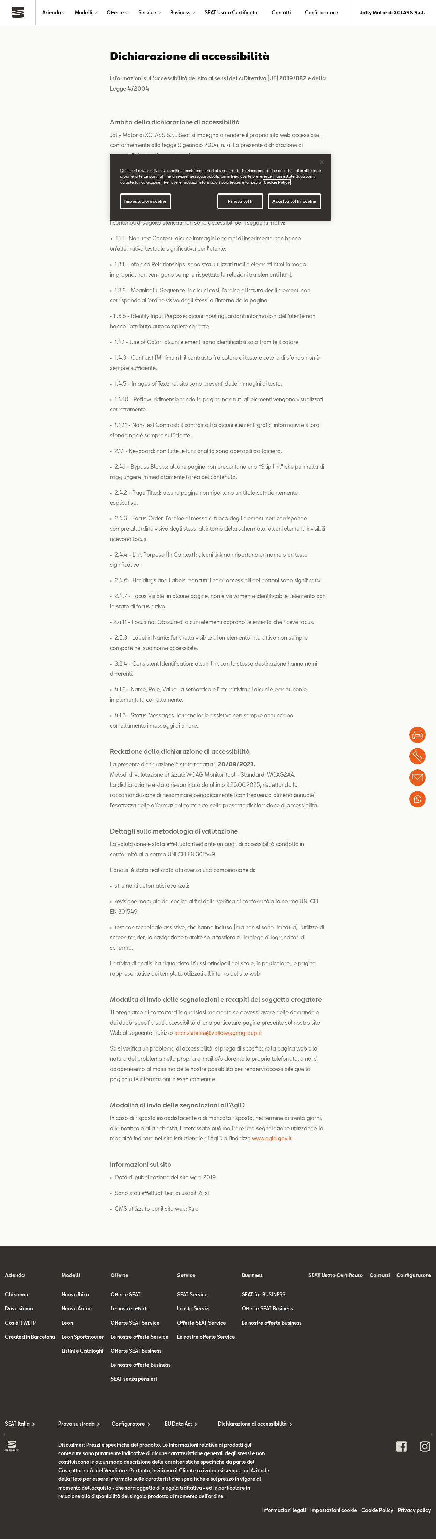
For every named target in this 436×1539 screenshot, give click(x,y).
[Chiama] (417, 756)
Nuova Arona (77, 1308)
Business (180, 12)
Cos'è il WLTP (20, 1323)
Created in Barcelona (30, 1337)
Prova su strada (76, 1424)
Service (147, 12)
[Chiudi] (321, 162)
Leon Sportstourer (83, 1337)
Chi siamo (16, 1294)
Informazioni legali (284, 1510)
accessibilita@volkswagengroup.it (218, 1032)
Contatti (281, 12)
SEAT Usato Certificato (231, 12)
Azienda (51, 12)
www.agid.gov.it (271, 1138)
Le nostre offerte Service (140, 1337)
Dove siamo (19, 1308)
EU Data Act (178, 1424)
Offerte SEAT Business (136, 1351)
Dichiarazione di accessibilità (244, 1424)
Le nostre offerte (130, 1308)
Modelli (83, 12)
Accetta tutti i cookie (294, 201)
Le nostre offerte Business (141, 1365)
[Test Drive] (417, 735)
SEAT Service (192, 1294)
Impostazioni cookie (145, 201)
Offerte (115, 12)
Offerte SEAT (126, 1294)
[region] (220, 187)
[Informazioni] (417, 778)
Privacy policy (414, 1510)
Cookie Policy (377, 1510)
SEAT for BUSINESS (263, 1294)
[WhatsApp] (417, 799)
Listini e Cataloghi (82, 1351)
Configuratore (321, 12)
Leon (67, 1323)
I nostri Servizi (193, 1308)
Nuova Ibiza (75, 1294)
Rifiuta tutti (240, 201)
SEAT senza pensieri (134, 1379)
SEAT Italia (17, 1424)
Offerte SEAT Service (135, 1323)
